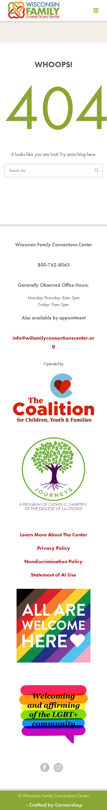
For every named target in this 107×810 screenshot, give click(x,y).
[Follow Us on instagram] (58, 768)
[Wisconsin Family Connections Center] (34, 11)
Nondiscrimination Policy (53, 561)
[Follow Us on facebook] (44, 768)
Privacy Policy (53, 548)
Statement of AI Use (53, 574)
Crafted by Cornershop (55, 804)
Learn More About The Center (53, 534)
